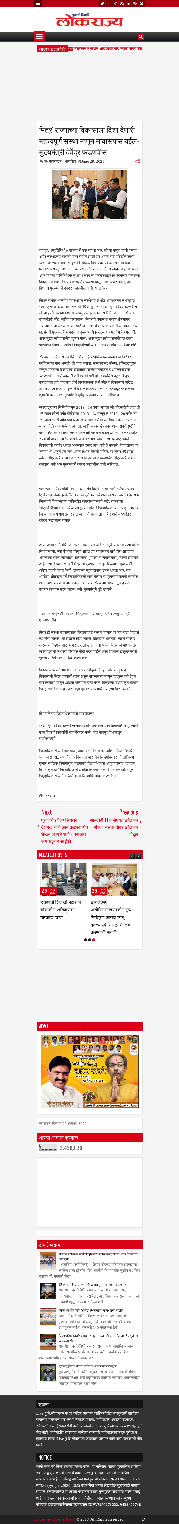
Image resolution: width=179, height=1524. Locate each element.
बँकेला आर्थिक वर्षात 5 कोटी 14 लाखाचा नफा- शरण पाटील (91, 1310)
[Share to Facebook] (73, 867)
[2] (89, 939)
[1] (85, 939)
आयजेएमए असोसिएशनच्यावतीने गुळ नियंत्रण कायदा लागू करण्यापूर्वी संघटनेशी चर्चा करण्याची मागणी (111, 916)
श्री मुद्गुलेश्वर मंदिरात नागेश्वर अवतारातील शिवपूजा (88, 1365)
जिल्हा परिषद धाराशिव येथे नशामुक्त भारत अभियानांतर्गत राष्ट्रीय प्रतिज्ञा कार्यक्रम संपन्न (98, 1338)
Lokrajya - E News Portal (55, 1519)
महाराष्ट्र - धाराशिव (62, 161)
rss (122, 3)
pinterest (141, 3)
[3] (93, 939)
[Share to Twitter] (78, 867)
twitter (102, 3)
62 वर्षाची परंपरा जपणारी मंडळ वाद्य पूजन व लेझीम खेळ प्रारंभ (93, 1284)
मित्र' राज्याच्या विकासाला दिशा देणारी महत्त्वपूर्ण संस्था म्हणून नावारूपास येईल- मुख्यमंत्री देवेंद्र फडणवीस (89, 140)
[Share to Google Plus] (83, 867)
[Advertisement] (90, 88)
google (115, 3)
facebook (109, 3)
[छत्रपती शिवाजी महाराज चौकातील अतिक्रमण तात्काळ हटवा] (64, 879)
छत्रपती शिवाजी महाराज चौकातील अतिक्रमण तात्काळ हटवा (60, 909)
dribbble (135, 3)
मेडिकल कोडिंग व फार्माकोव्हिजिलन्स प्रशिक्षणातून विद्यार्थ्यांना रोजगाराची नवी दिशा (98, 1256)
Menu (38, 3)
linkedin (128, 3)
